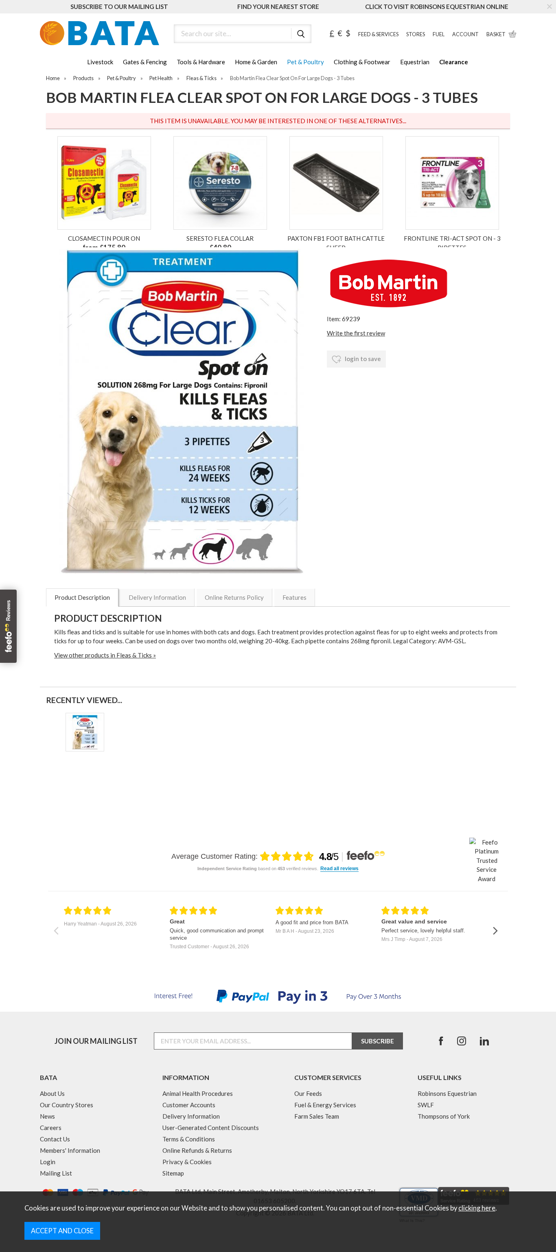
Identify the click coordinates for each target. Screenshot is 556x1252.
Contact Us (55, 1139)
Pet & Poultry (305, 61)
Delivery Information (157, 597)
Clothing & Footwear (362, 61)
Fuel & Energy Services (325, 1104)
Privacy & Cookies (187, 1161)
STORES (415, 34)
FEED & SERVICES (378, 34)
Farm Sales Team (316, 1116)
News (47, 1116)
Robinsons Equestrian (447, 1093)
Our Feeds (308, 1093)
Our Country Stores (66, 1104)
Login (47, 1161)
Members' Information (70, 1150)
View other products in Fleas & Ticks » (105, 655)
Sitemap (173, 1173)
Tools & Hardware (201, 61)
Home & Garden (256, 61)
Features (294, 597)
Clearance (453, 61)
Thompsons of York (444, 1116)
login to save (362, 358)
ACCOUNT (465, 34)
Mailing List (56, 1173)
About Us (52, 1093)
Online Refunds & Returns (197, 1150)
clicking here (476, 1208)
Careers (50, 1127)
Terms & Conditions (188, 1139)
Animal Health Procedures (197, 1093)
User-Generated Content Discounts (210, 1127)
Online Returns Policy (234, 597)
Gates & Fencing (145, 61)
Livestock (100, 61)
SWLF (426, 1104)
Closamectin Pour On (104, 238)
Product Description (82, 597)
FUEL (438, 34)
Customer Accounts (188, 1104)
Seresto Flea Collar (220, 238)
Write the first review (356, 333)
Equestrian (414, 61)
